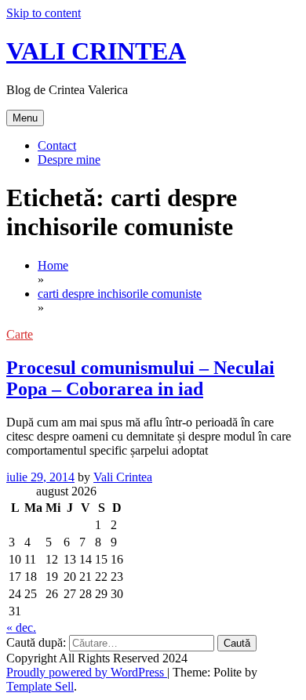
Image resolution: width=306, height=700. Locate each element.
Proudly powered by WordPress (86, 672)
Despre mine (69, 159)
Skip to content (43, 13)
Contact (57, 145)
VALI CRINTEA (96, 51)
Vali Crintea (122, 477)
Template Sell (40, 686)
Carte (19, 334)
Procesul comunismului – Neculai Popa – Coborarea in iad (140, 378)
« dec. (21, 627)
